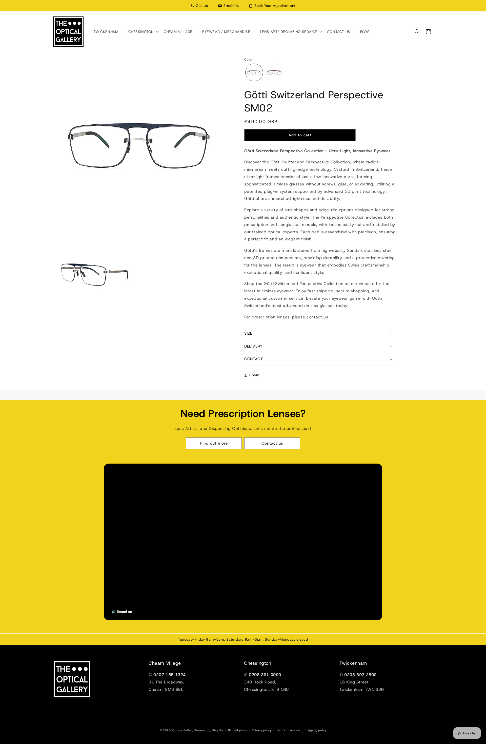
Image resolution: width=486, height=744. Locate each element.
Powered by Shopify (208, 730)
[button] (108, 31)
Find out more (214, 443)
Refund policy (237, 730)
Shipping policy (316, 730)
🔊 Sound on (121, 612)
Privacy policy (262, 730)
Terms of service (288, 730)
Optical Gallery (182, 730)
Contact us (272, 443)
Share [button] (254, 375)
